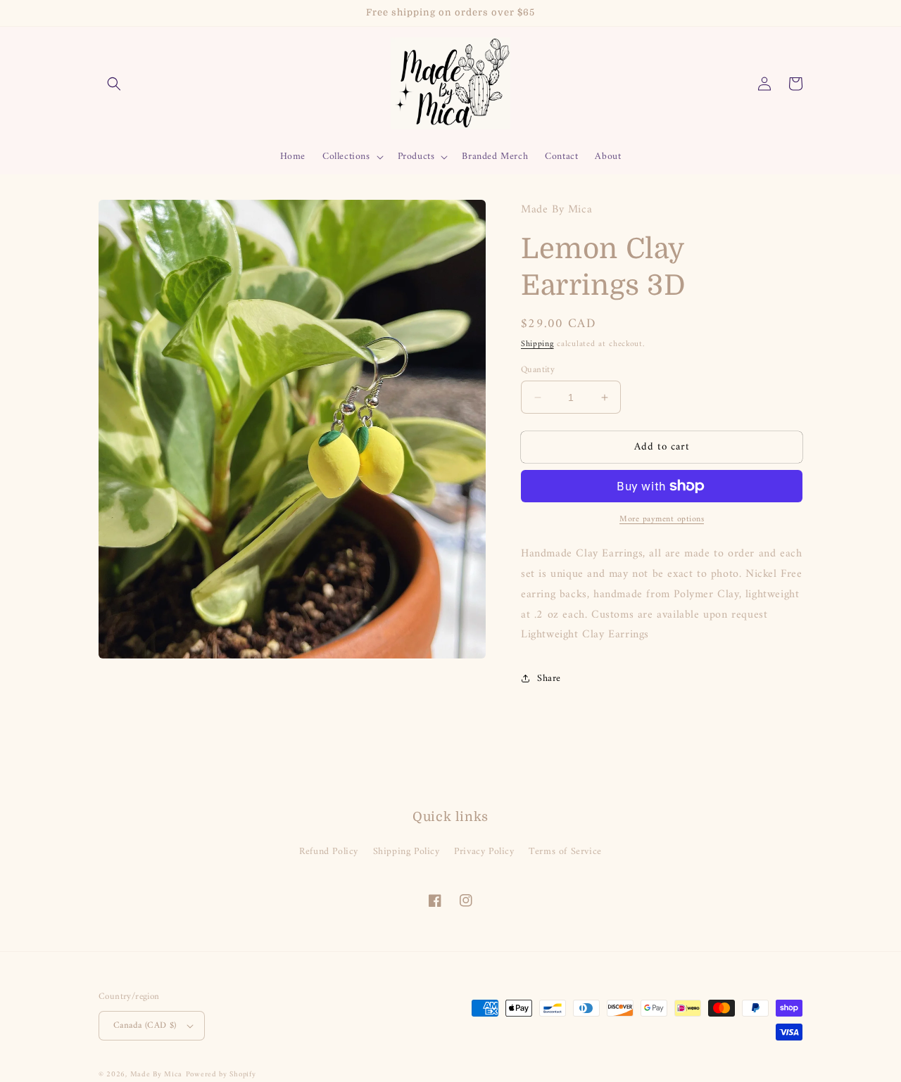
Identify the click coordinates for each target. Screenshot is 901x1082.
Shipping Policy (406, 851)
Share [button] (549, 678)
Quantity (538, 370)
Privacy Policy (484, 851)
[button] (114, 83)
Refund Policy (328, 851)
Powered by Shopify (221, 1074)
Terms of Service (565, 851)
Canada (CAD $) (145, 1025)
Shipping (537, 344)
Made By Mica (156, 1074)
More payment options (661, 520)
